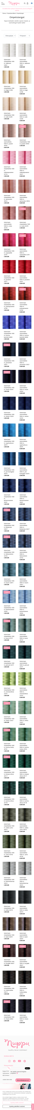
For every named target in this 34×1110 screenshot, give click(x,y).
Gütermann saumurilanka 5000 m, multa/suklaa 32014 (23, 990)
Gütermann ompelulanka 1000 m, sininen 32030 (9, 414)
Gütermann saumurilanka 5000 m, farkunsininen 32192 (23, 554)
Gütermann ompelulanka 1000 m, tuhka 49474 (9, 908)
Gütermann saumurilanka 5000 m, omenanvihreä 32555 (24, 691)
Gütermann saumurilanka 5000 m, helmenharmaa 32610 (24, 881)
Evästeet (32, 1106)
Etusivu (4, 13)
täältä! (17, 10)
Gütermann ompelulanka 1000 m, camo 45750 (9, 852)
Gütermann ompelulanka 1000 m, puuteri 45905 (25, 142)
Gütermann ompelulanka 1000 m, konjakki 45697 (9, 961)
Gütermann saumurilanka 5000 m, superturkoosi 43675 (23, 443)
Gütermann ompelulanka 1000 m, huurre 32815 (9, 581)
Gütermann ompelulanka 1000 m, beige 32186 (9, 88)
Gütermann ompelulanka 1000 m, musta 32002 (9, 1017)
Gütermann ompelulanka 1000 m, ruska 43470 (25, 224)
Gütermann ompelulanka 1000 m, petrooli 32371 (9, 663)
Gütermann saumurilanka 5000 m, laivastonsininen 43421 (24, 498)
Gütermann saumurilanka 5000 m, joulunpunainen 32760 (24, 306)
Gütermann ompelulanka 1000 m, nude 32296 (9, 115)
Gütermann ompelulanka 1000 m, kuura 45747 (9, 636)
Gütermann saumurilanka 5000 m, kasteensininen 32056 (24, 609)
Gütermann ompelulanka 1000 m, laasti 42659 (9, 935)
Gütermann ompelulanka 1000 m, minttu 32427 (9, 718)
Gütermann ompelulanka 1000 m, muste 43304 (9, 387)
